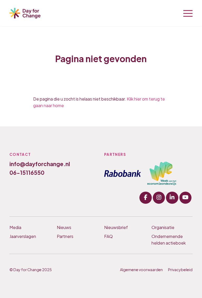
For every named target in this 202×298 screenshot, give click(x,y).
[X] (172, 198)
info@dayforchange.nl (39, 163)
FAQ (108, 236)
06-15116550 (26, 172)
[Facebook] (145, 198)
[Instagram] (159, 198)
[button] (188, 13)
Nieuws (64, 227)
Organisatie (163, 227)
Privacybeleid (180, 269)
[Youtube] (185, 198)
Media (15, 227)
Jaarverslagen (22, 236)
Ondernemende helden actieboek (169, 240)
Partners (65, 236)
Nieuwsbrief (116, 227)
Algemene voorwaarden (141, 269)
